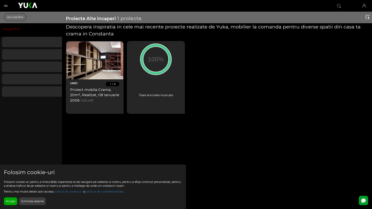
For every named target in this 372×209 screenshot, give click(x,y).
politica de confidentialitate (104, 191)
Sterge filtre (11, 29)
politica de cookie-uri (68, 191)
